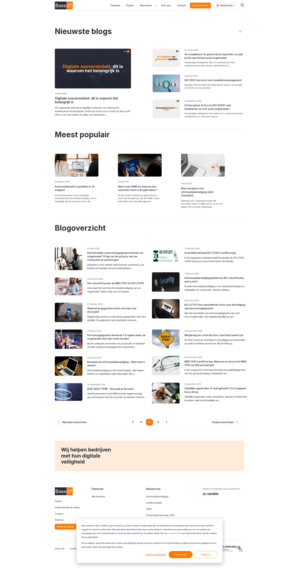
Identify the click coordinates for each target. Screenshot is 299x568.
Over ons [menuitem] (166, 5)
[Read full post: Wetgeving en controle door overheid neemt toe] (166, 339)
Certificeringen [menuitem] (154, 502)
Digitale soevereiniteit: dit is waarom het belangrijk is (86, 100)
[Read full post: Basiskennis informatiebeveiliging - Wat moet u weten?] (68, 366)
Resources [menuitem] (146, 5)
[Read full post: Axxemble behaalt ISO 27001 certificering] (166, 256)
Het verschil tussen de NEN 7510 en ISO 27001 (115, 283)
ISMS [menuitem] (149, 508)
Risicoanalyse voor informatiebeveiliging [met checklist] (197, 192)
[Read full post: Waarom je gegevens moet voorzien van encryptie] (68, 312)
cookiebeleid (174, 533)
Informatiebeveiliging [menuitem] (157, 496)
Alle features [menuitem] (98, 496)
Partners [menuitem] (59, 519)
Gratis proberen (200, 5)
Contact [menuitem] (181, 5)
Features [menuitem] (115, 5)
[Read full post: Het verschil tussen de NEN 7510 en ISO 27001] (68, 286)
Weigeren (206, 554)
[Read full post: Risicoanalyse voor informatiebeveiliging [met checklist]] (203, 166)
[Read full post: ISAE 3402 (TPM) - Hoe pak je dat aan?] (68, 392)
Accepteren (181, 554)
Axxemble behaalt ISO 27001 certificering (210, 252)
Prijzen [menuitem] (130, 5)
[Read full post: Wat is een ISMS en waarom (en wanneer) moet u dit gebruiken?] (139, 165)
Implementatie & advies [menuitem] (67, 507)
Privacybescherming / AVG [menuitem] (160, 515)
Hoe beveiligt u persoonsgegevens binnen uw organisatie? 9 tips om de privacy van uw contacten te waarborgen (115, 256)
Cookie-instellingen (155, 554)
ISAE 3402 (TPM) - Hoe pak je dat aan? (110, 388)
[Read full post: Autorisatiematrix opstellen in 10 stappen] (76, 165)
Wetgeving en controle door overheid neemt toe (213, 335)
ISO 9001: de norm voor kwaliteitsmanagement (213, 80)
